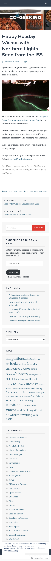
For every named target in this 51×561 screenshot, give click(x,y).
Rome (9, 392)
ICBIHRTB (13, 458)
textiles (23, 405)
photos (29, 388)
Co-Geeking (25, 17)
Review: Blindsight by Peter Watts (24, 320)
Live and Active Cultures (20, 471)
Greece (10, 374)
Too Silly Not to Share (18, 530)
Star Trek (27, 397)
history (21, 373)
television (13, 405)
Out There (8, 191)
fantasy (32, 363)
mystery (8, 388)
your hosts (43, 191)
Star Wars (37, 396)
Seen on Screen (16, 513)
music (41, 384)
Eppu (25, 62)
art (7, 364)
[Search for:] (19, 227)
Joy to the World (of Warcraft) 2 (18, 213)
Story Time (14, 522)
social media (35, 392)
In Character (14, 463)
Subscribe (13, 272)
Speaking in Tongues (18, 518)
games (25, 368)
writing (27, 415)
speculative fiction (14, 396)
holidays (29, 191)
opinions (22, 388)
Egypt (24, 364)
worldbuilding (25, 410)
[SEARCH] (46, 3)
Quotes (12, 505)
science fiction (22, 392)
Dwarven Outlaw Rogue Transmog (24, 316)
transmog (31, 405)
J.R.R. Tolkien (12, 379)
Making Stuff (15, 475)
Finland (10, 368)
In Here (12, 467)
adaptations (15, 358)
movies (32, 383)
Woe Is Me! (14, 539)
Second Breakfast (16, 509)
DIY (20, 364)
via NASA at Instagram (20, 159)
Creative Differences (18, 437)
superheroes (13, 400)
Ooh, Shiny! (14, 488)
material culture (15, 384)
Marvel (33, 379)
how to (38, 375)
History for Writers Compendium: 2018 (21, 202)
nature (14, 388)
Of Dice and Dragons (18, 484)
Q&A (11, 501)
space (35, 191)
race (33, 388)
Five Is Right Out (16, 446)
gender (34, 368)
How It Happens (16, 454)
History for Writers (17, 450)
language (24, 379)
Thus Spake (17, 191)
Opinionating (15, 492)
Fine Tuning (14, 441)
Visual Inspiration (17, 535)
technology (27, 400)
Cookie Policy (13, 550)
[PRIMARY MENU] (5, 3)
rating (39, 388)
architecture (36, 359)
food (17, 368)
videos (11, 410)
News (11, 480)
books (14, 364)
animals (28, 359)
